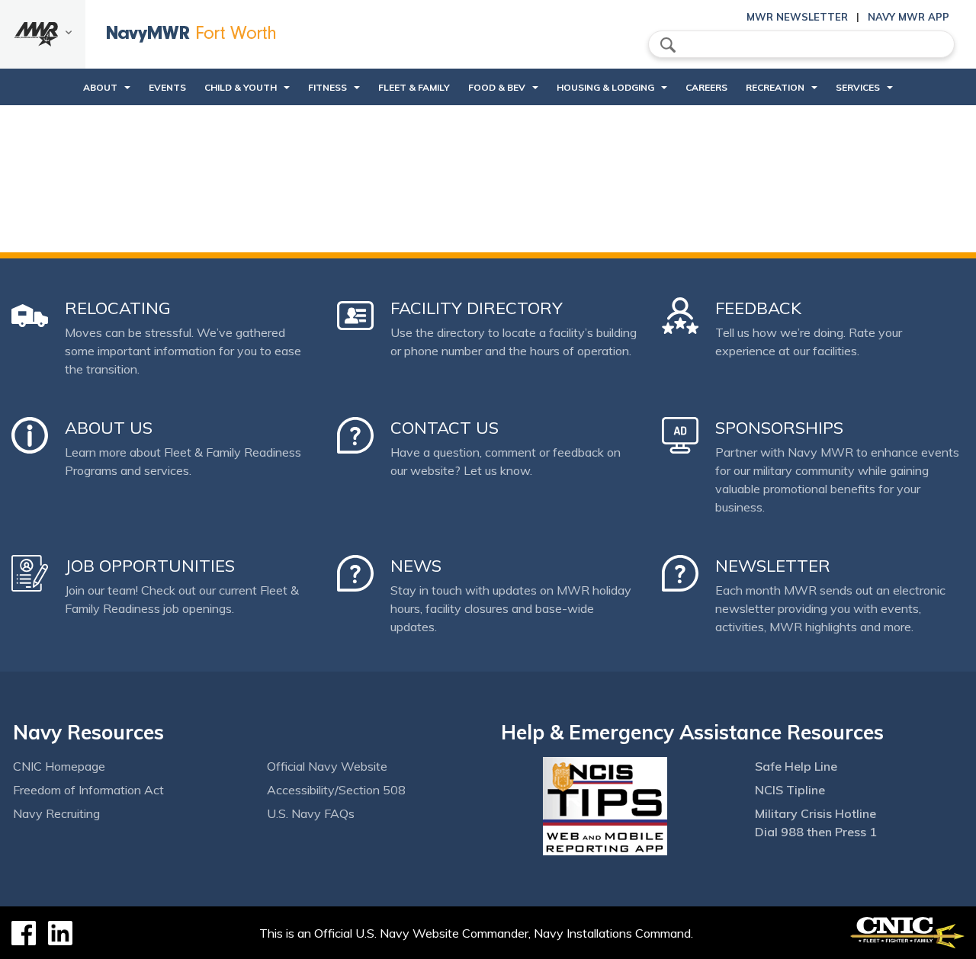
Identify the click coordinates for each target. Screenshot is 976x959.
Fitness (327, 87)
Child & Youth (240, 87)
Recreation (775, 87)
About (100, 87)
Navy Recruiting (56, 813)
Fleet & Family (414, 87)
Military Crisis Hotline (815, 813)
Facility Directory (476, 308)
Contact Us (444, 427)
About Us (108, 427)
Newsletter (772, 565)
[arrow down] (42, 34)
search (668, 45)
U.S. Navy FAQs (311, 813)
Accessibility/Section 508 (336, 789)
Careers (706, 87)
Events (167, 87)
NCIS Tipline (790, 789)
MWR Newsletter (797, 17)
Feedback (758, 308)
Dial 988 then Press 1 (816, 831)
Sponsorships (779, 427)
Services (858, 87)
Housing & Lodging (605, 87)
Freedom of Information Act (88, 789)
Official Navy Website (327, 766)
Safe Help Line (796, 766)
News (415, 565)
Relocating (118, 308)
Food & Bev (496, 87)
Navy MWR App (908, 17)
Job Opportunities (150, 565)
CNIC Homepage (59, 766)
